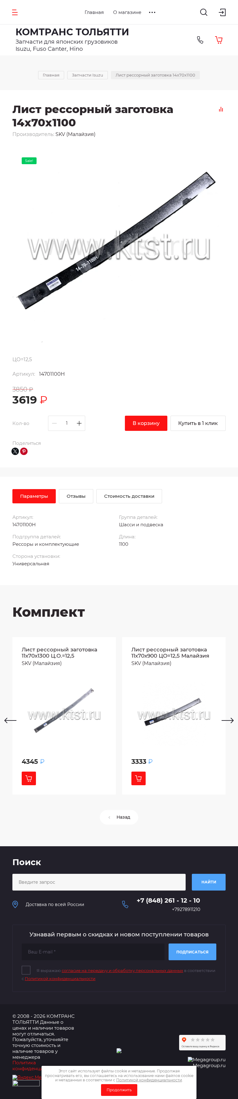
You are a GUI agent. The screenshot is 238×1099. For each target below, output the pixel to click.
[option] (64, 716)
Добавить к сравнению (221, 109)
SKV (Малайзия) (75, 134)
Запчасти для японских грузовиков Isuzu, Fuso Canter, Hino (66, 45)
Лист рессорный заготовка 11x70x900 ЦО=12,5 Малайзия (170, 652)
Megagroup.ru (209, 1065)
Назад (123, 817)
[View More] (152, 12)
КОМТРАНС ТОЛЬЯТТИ (72, 32)
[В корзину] (29, 778)
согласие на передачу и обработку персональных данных (122, 970)
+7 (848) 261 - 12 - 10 (168, 900)
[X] (15, 451)
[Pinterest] (24, 451)
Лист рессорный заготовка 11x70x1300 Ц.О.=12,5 (59, 652)
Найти (208, 882)
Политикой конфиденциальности (60, 978)
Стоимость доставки (129, 496)
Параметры (34, 496)
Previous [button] (10, 720)
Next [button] (228, 720)
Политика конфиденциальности (38, 1065)
